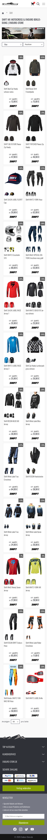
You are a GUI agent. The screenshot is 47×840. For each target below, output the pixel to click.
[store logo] (14, 4)
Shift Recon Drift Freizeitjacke (31, 90)
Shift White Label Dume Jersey (33, 533)
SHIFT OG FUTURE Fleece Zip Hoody (12, 146)
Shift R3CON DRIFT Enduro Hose (13, 644)
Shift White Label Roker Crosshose (33, 644)
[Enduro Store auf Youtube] (32, 830)
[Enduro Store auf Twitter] (26, 830)
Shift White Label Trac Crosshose (11, 478)
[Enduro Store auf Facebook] (15, 830)
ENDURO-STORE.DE (10, 761)
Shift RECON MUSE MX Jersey (11, 423)
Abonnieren (23, 822)
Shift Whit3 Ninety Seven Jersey (12, 589)
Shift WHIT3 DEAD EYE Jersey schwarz (35, 312)
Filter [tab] (6, 44)
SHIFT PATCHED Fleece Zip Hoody (35, 146)
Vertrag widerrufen (23, 788)
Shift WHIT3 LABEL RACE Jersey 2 (12, 367)
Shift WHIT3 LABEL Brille (34, 698)
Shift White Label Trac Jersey (11, 533)
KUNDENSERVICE (9, 754)
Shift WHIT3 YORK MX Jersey (33, 589)
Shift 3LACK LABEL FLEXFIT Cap (13, 201)
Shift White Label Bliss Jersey (33, 423)
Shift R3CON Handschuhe (34, 476)
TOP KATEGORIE (9, 746)
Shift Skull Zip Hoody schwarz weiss (11, 90)
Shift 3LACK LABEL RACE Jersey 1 (12, 312)
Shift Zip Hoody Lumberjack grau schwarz (35, 367)
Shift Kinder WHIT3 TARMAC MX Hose (12, 700)
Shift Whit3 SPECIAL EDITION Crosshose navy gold (34, 256)
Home (3, 13)
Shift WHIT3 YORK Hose (34, 199)
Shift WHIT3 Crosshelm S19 (12, 256)
